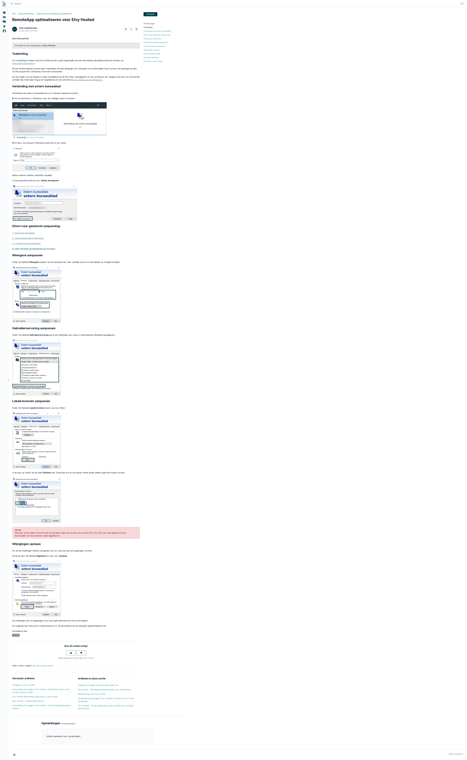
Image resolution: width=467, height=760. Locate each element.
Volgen (150, 14)
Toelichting (148, 27)
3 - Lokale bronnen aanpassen (26, 243)
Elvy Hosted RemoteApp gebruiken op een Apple (35, 696)
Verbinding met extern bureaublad (157, 31)
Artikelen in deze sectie (153, 61)
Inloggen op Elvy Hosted (23, 685)
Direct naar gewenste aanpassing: (157, 35)
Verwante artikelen (151, 57)
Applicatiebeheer (26, 14)
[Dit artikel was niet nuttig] (81, 652)
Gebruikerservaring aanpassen (156, 42)
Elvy (14, 14)
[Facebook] (126, 29)
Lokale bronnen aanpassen (154, 46)
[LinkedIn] (136, 29)
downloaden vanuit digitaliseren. (88, 80)
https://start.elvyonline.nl (23, 63)
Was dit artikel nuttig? (152, 54)
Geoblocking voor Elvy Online (91, 694)
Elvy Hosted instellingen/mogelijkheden (54, 14)
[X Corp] (131, 29)
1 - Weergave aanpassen (23, 233)
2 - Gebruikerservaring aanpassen (28, 238)
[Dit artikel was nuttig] (71, 652)
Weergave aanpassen (152, 39)
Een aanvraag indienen (43, 665)
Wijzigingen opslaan (152, 50)
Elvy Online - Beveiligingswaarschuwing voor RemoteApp (104, 689)
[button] (4, 31)
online (16, 635)
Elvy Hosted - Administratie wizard (28, 701)
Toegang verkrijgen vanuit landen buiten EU (98, 685)
